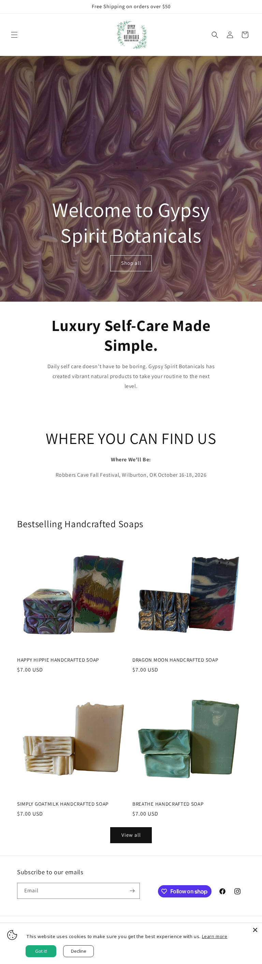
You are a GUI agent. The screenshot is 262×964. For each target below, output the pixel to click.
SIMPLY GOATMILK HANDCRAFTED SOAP (62, 804)
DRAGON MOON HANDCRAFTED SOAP (175, 660)
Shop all (131, 263)
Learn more (215, 936)
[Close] (255, 929)
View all (131, 835)
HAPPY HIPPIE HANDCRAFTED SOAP (58, 660)
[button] (14, 34)
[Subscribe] (132, 891)
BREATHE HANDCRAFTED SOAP (168, 804)
